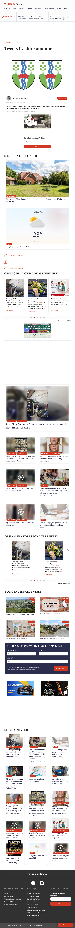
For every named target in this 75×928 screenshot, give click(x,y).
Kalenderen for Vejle (33, 899)
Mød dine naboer (49, 9)
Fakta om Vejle (32, 902)
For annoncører (9, 896)
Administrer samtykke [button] (11, 904)
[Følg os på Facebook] (33, 883)
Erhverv (21, 9)
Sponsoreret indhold (33, 916)
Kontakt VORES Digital (11, 902)
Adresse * (10, 658)
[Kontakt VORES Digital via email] (42, 883)
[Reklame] (37, 121)
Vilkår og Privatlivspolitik (12, 899)
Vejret (65, 9)
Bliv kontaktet (61, 668)
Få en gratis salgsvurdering (36, 910)
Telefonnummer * (12, 650)
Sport (59, 9)
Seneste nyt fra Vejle (33, 893)
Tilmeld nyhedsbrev (65, 925)
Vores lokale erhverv (33, 896)
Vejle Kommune (32, 907)
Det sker (29, 9)
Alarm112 (7, 9)
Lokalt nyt (38, 9)
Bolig (14, 9)
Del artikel (61, 98)
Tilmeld (37, 146)
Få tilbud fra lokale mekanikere (37, 913)
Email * (41, 650)
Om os (6, 893)
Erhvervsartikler (32, 904)
